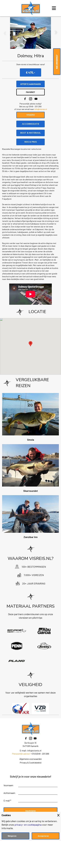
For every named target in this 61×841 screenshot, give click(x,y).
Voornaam (8, 785)
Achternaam (9, 793)
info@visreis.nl (40, 109)
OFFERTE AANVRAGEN (30, 84)
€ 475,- (30, 72)
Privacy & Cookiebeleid (30, 762)
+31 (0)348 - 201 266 (40, 753)
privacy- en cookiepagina (28, 824)
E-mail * (7, 800)
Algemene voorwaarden (30, 759)
